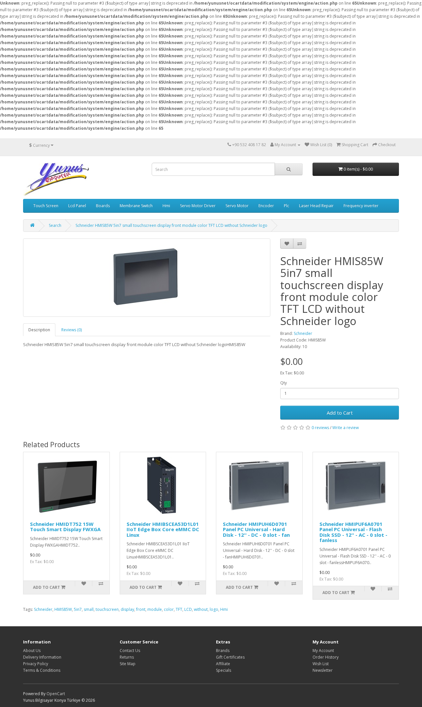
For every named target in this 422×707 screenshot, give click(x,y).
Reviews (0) (71, 330)
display (127, 609)
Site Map (128, 663)
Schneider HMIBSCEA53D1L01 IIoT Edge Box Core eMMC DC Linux (163, 529)
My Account (323, 650)
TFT (179, 609)
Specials (223, 670)
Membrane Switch (136, 205)
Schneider (303, 333)
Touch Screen (45, 205)
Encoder (266, 205)
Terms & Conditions (41, 670)
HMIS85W (63, 609)
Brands (222, 650)
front (140, 609)
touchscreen (107, 609)
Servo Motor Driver (198, 205)
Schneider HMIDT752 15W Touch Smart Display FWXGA (65, 527)
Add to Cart (340, 412)
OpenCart (55, 693)
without (201, 609)
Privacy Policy (35, 663)
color (169, 609)
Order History (326, 657)
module (154, 609)
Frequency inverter (361, 205)
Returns (127, 657)
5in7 (78, 609)
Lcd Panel (77, 205)
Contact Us (130, 650)
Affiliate (223, 663)
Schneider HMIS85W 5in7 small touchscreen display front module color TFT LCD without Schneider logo (171, 225)
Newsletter (323, 670)
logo (214, 609)
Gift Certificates (230, 657)
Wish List (321, 663)
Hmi (166, 205)
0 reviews (320, 427)
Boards (103, 205)
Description (39, 330)
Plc (286, 205)
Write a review (345, 427)
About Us (32, 650)
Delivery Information (42, 657)
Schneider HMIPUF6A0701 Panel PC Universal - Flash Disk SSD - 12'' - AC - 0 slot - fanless (353, 532)
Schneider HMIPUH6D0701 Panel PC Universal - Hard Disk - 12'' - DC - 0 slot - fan (256, 529)
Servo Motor (237, 205)
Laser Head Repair (316, 205)
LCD (188, 609)
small (89, 609)
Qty (283, 383)
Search (55, 225)
